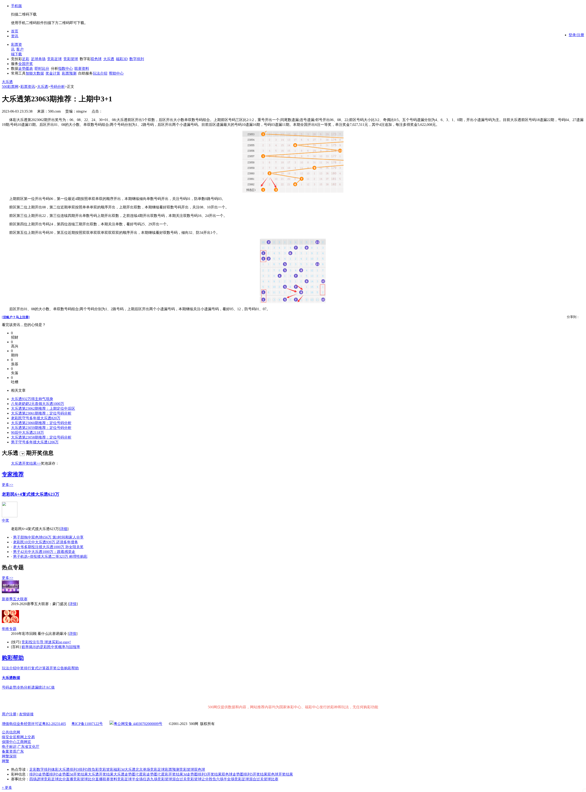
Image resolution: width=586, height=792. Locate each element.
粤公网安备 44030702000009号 (138, 724)
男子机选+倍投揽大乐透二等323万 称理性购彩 (50, 556)
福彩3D (122, 59)
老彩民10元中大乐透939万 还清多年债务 (45, 542)
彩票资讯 (27, 87)
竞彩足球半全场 (130, 779)
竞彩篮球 (70, 59)
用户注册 (9, 714)
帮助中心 (116, 73)
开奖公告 (56, 668)
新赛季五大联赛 (14, 599)
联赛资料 (81, 68)
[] (16, 317)
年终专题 (9, 629)
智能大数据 (35, 73)
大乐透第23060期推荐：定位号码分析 (41, 423)
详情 (72, 604)
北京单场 (143, 769)
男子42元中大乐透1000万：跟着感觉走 (44, 552)
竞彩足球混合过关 (249, 779)
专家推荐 (13, 474)
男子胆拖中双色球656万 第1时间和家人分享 (48, 537)
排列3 (74, 769)
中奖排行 (23, 668)
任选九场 (150, 779)
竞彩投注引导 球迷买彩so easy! (46, 642)
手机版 (16, 6)
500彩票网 (10, 87)
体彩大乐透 (60, 769)
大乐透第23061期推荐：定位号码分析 (41, 413)
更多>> (7, 485)
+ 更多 (7, 787)
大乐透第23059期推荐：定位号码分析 (41, 428)
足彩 (25, 59)
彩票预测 (69, 73)
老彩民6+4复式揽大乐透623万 (30, 494)
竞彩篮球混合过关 (172, 779)
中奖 (5, 520)
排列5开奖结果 (255, 774)
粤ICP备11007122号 (87, 724)
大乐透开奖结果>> (26, 463)
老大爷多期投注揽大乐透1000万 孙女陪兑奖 (48, 547)
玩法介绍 (100, 73)
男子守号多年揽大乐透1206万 (35, 442)
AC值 (50, 687)
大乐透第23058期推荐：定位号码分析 (41, 437)
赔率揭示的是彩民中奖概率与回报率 (51, 647)
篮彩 (110, 769)
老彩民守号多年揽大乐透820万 (35, 418)
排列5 (83, 769)
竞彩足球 (54, 59)
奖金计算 (53, 73)
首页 (14, 31)
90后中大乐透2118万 (27, 432)
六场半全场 (225, 779)
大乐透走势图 (125, 774)
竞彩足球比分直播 (58, 779)
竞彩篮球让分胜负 (201, 779)
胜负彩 (93, 769)
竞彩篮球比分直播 (88, 779)
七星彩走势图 (146, 774)
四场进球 (36, 779)
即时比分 (42, 68)
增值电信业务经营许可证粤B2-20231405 (34, 724)
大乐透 (108, 59)
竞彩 (102, 769)
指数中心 (65, 68)
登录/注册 (576, 35)
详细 (63, 529)
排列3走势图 (39, 774)
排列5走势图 (59, 774)
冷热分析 (23, 687)
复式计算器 (40, 668)
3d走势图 (190, 774)
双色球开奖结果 (280, 774)
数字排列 (136, 59)
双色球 (96, 59)
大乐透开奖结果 (101, 774)
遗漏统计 (38, 687)
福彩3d (119, 769)
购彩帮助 (13, 658)
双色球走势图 (233, 774)
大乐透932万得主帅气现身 (32, 399)
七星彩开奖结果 (170, 774)
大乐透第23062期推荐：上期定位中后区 (43, 408)
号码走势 (9, 687)
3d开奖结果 (79, 774)
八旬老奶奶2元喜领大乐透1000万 (37, 404)
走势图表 (25, 68)
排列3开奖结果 (210, 774)
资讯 (14, 36)
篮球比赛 (271, 779)
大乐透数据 (11, 678)
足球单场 (38, 59)
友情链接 (26, 714)
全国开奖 (25, 64)
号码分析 (57, 87)
